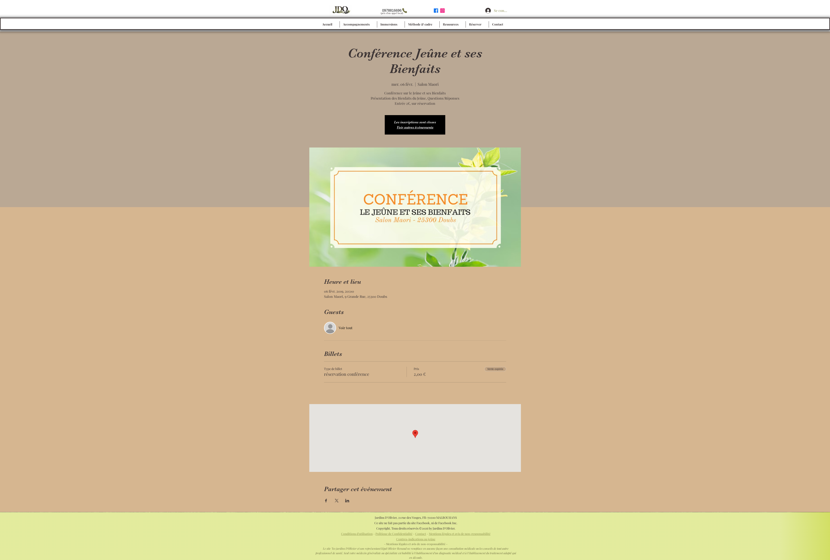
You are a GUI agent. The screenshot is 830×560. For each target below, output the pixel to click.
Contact (420, 534)
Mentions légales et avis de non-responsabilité (459, 534)
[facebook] (436, 10)
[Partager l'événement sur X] (337, 500)
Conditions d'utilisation (357, 534)
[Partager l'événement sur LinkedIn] (347, 500)
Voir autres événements (415, 127)
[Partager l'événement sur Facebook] (326, 500)
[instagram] (442, 10)
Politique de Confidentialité (393, 534)
